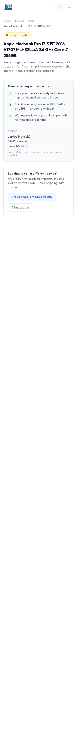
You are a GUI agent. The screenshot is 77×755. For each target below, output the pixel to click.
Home (6, 20)
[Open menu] (70, 7)
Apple (31, 20)
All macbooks (21, 207)
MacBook (19, 20)
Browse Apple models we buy (32, 197)
